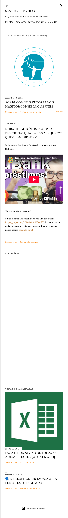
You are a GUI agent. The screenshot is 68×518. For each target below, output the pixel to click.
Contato (28, 22)
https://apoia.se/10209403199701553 (24, 222)
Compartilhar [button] (11, 112)
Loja (18, 22)
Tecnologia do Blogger (37, 508)
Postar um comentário (30, 112)
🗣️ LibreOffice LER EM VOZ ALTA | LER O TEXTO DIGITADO (32, 481)
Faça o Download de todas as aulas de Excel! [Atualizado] (30, 455)
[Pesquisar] (61, 5)
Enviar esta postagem (30, 242)
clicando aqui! (26, 229)
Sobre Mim (42, 22)
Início (9, 22)
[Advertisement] (34, 358)
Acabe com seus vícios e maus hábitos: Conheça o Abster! (29, 104)
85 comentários (27, 462)
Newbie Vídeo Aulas (20, 11)
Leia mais (58, 111)
